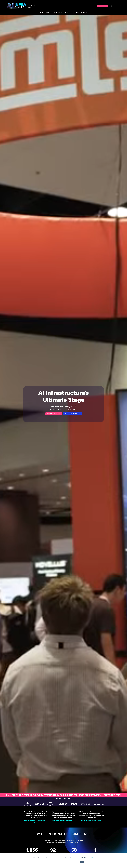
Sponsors (75, 12)
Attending (57, 12)
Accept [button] (82, 861)
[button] (102, 6)
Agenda (48, 12)
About (83, 12)
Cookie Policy (92, 857)
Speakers (65, 12)
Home (41, 12)
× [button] (94, 855)
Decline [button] (87, 861)
